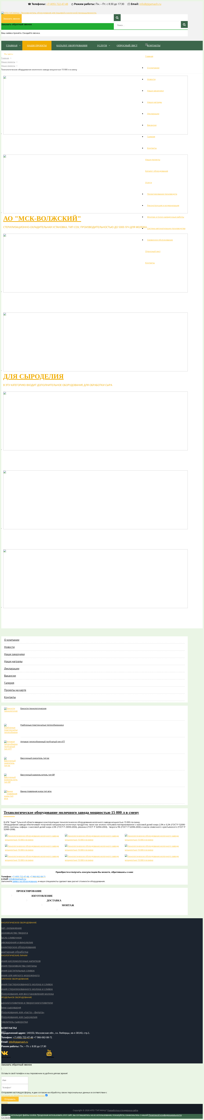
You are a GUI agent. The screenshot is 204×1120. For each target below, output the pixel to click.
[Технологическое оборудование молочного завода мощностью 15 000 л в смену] (33, 838)
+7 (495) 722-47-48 (57, 4)
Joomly (4, 1102)
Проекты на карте (15, 690)
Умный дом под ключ (61, 1110)
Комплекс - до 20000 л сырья (56, 613)
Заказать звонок (11, 18)
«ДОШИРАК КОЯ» (32, 297)
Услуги (148, 182)
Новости (151, 79)
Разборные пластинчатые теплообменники (42, 725)
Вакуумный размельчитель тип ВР (37, 774)
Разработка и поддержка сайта (122, 1110)
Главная (149, 56)
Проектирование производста (162, 194)
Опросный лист (152, 251)
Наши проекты (152, 159)
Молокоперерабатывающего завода (75, 455)
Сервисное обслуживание (160, 239)
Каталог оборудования (156, 171)
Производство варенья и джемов (68, 534)
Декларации (153, 113)
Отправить (9, 1099)
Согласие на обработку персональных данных (23, 1095)
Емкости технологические (33, 708)
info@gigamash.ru (150, 4)
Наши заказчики (155, 90)
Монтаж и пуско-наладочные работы (165, 216)
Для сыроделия (33, 376)
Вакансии (152, 125)
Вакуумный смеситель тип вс (34, 758)
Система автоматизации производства (166, 228)
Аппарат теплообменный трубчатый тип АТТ (42, 741)
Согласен (5, 1117)
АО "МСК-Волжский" (42, 218)
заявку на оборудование (24, 881)
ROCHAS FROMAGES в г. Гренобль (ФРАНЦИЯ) (84, 139)
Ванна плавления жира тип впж (36, 791)
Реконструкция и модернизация (163, 205)
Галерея (151, 136)
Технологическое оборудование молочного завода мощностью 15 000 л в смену (71, 812)
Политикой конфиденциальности (165, 1115)
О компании (153, 67)
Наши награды (154, 102)
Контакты (152, 148)
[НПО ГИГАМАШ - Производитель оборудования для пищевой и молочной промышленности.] (49, 12)
